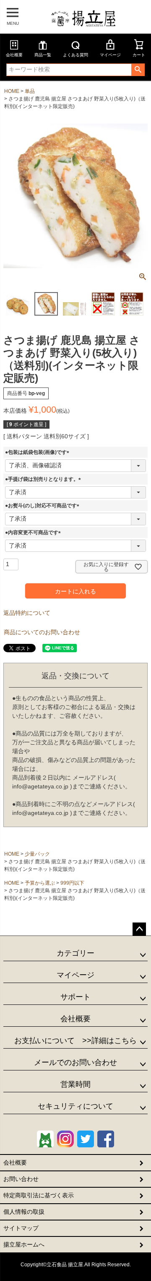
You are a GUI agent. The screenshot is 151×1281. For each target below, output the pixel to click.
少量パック (37, 854)
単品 (30, 91)
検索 (137, 70)
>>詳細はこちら (106, 1040)
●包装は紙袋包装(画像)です (38, 452)
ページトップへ (139, 929)
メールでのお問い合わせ (75, 1062)
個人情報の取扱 (23, 1211)
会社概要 (14, 55)
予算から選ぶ (40, 883)
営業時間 (75, 1084)
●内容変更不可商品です (34, 532)
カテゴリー (75, 953)
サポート (75, 997)
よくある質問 (75, 55)
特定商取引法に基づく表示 (38, 1195)
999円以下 (72, 883)
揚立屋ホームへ (23, 1244)
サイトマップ (21, 1228)
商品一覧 (42, 55)
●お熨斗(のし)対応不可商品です (43, 506)
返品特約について (26, 612)
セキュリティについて (75, 1106)
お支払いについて (75, 1040)
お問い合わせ (21, 1179)
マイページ (110, 55)
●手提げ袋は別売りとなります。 (44, 479)
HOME (11, 91)
